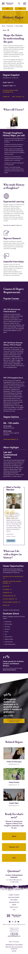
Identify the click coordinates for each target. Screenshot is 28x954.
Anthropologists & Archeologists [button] (13, 576)
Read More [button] (11, 540)
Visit (7, 8)
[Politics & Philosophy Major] (14, 753)
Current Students (14, 894)
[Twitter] (12, 921)
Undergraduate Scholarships (14, 944)
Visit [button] (14, 858)
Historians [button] (6, 589)
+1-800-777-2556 (14, 933)
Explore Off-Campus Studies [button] (11, 225)
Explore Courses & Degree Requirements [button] (10, 91)
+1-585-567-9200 (14, 934)
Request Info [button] (14, 847)
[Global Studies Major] (14, 774)
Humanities (10, 26)
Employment (14, 899)
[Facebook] (9, 921)
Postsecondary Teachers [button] (10, 602)
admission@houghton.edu (15, 879)
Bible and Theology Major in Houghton (14, 948)
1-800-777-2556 (15, 882)
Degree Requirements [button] (9, 439)
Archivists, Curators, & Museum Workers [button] (12, 582)
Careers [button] (5, 96)
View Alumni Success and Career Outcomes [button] (14, 721)
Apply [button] (14, 836)
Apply (20, 8)
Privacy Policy (14, 907)
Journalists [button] (6, 592)
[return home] (7, 3)
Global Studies (14, 782)
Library (14, 904)
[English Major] (14, 795)
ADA (14, 909)
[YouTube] (18, 921)
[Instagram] (15, 921)
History (14, 951)
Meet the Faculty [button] (17, 96)
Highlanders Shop (14, 902)
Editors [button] (5, 586)
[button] (24, 3)
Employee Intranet (14, 897)
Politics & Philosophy (14, 762)
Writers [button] (5, 605)
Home (3, 26)
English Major (14, 803)
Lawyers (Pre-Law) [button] (8, 595)
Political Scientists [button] (8, 599)
